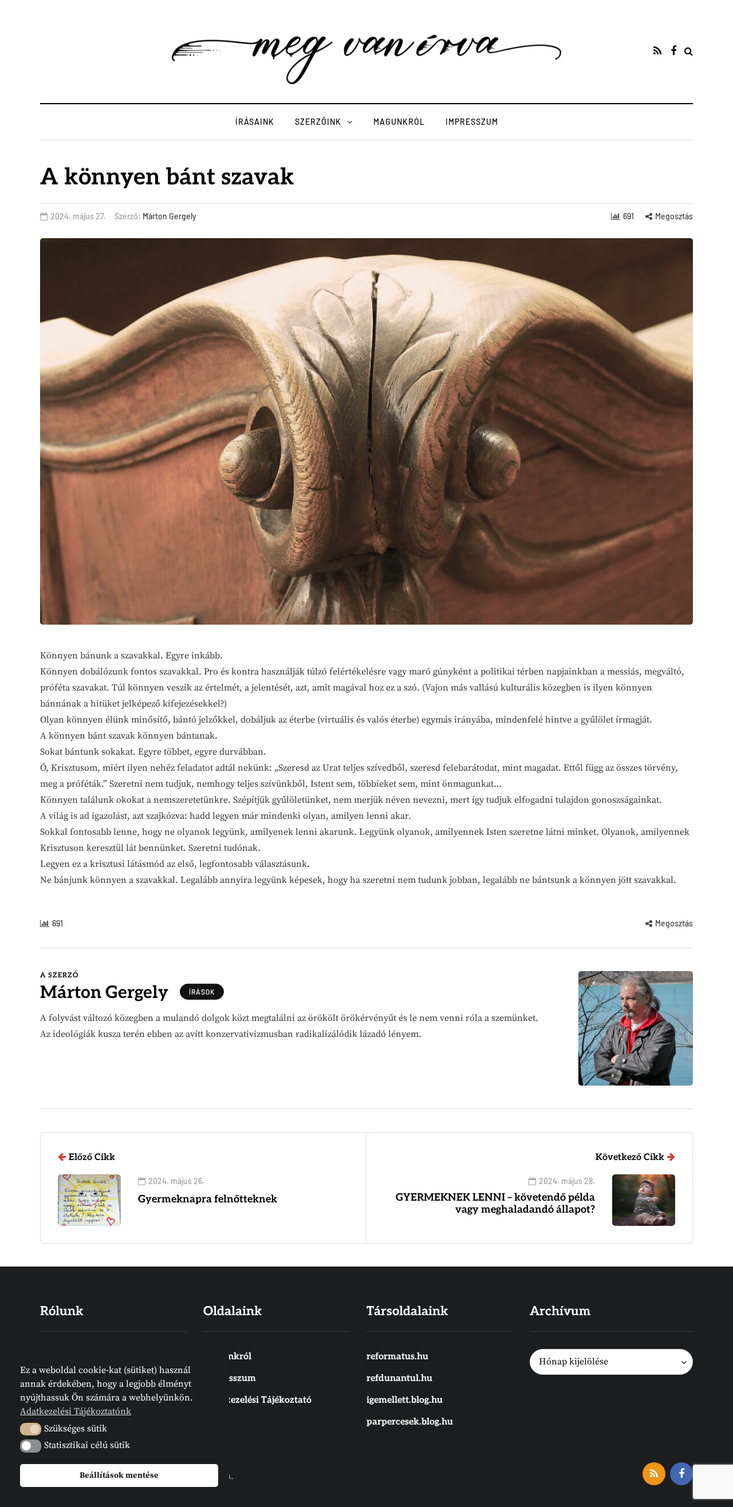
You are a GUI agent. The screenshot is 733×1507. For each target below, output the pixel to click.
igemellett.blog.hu (404, 1400)
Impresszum (472, 122)
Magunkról (399, 122)
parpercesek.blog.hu (409, 1422)
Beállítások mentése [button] (119, 1475)
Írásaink (254, 122)
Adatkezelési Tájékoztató (257, 1400)
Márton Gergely (169, 216)
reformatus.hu (397, 1356)
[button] (30, 1429)
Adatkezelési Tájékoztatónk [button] (75, 1411)
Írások (202, 992)
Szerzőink (318, 122)
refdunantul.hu (399, 1378)
